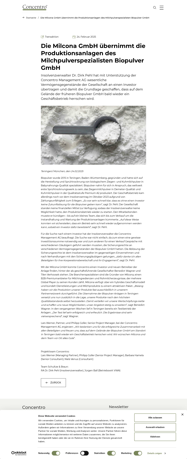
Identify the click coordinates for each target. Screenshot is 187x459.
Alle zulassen (155, 417)
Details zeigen (154, 453)
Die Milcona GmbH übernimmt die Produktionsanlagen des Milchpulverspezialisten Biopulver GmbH (94, 17)
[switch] (84, 453)
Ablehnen (155, 436)
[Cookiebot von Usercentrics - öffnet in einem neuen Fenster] (19, 453)
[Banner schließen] (182, 414)
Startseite (32, 17)
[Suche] (154, 7)
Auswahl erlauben (155, 427)
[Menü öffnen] (162, 7)
